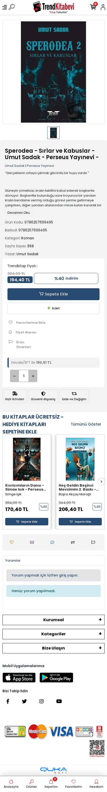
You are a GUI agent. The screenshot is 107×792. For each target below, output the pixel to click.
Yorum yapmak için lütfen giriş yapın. (45, 575)
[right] (101, 481)
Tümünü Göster (86, 424)
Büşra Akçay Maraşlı (75, 494)
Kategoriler (53, 634)
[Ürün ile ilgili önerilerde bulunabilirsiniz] (94, 542)
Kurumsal (53, 620)
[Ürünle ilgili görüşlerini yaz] (53, 542)
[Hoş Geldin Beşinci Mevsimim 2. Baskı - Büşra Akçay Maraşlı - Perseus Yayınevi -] (80, 459)
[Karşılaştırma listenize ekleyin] (74, 542)
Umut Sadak (15, 165)
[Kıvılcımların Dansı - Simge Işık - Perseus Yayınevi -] (26, 459)
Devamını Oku (18, 212)
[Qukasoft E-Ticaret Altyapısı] (53, 770)
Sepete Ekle (56, 294)
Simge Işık (13, 494)
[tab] (12, 561)
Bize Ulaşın (53, 648)
